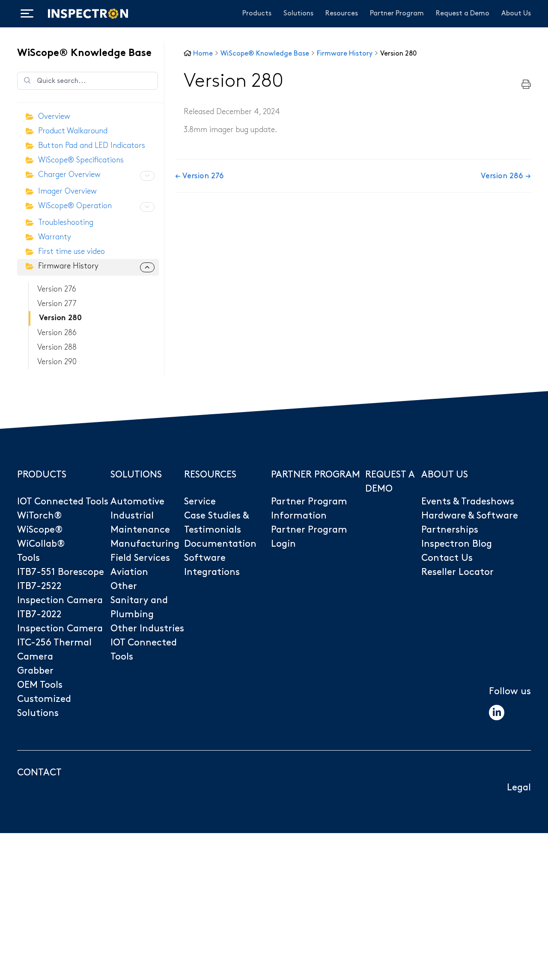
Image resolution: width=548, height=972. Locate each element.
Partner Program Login (309, 536)
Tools (28, 558)
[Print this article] (526, 85)
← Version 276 (199, 176)
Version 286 (57, 332)
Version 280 (60, 318)
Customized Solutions (44, 706)
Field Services (140, 558)
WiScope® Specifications (81, 160)
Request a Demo (462, 13)
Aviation (129, 572)
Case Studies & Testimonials (216, 522)
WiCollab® (41, 543)
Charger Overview (69, 174)
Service (200, 501)
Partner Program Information (309, 508)
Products (256, 13)
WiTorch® (39, 515)
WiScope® (40, 529)
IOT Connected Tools (62, 501)
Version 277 (57, 303)
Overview (54, 116)
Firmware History (68, 266)
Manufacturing (144, 543)
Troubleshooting (65, 222)
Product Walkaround (72, 131)
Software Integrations (212, 565)
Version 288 (57, 347)
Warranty (54, 237)
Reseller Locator (457, 572)
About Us (516, 13)
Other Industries (147, 628)
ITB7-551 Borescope (60, 572)
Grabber (35, 670)
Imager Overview (67, 191)
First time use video (71, 251)
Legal (519, 787)
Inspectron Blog (456, 543)
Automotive (137, 501)
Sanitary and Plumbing (139, 607)
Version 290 (57, 361)
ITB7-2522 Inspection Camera (60, 593)
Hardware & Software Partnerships (469, 522)
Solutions (298, 13)
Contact (39, 772)
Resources (341, 13)
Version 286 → (506, 176)
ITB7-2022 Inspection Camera (60, 621)
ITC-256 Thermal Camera (54, 649)
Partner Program (397, 13)
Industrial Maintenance (140, 522)
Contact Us (447, 558)
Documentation (220, 543)
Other (123, 586)
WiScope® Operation (75, 205)
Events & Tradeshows (467, 501)
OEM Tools (40, 684)
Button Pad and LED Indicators (91, 145)
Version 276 (56, 289)
